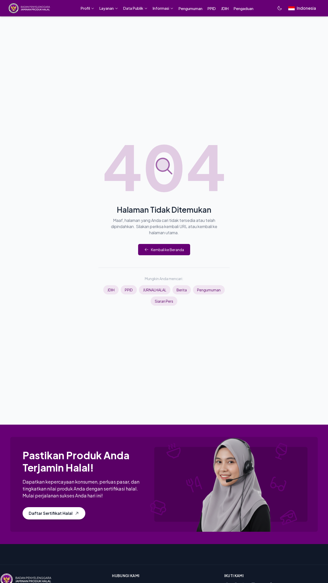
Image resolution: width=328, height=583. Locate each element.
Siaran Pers (164, 301)
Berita (182, 290)
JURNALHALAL (154, 290)
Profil (85, 8)
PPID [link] (212, 8)
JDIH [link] (225, 8)
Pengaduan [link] (243, 8)
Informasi (161, 8)
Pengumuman (209, 290)
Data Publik (133, 8)
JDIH (111, 290)
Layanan (106, 8)
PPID (129, 290)
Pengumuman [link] (190, 8)
